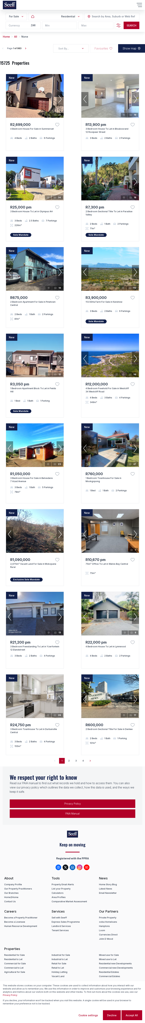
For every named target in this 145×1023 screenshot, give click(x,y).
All (15, 36)
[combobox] (111, 16)
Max (83, 25)
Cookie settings (88, 1015)
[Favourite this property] (57, 125)
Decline (112, 1015)
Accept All (132, 1015)
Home (6, 36)
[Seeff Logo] (9, 5)
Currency (14, 25)
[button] (9, 99)
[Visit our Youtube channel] (86, 867)
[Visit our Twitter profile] (65, 867)
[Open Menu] (139, 5)
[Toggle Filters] (118, 25)
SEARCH (131, 25)
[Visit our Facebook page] (58, 867)
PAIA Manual (72, 813)
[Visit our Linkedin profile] (72, 867)
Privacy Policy (72, 803)
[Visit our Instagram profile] (79, 867)
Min (47, 25)
